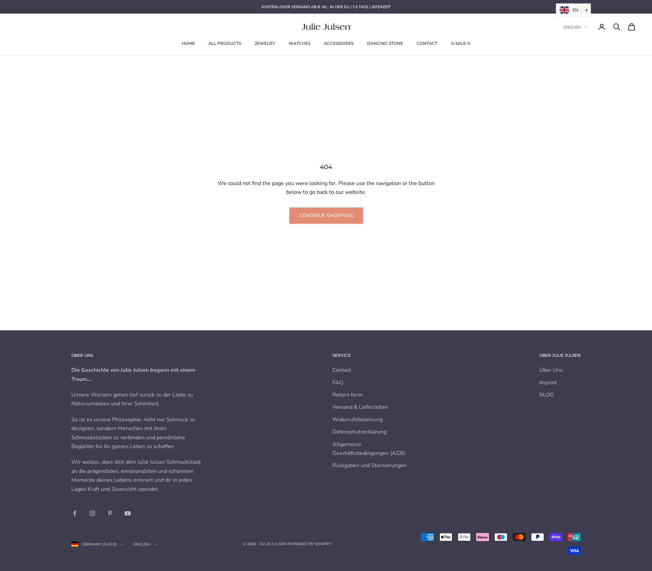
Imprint (548, 382)
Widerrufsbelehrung (357, 419)
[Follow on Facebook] (74, 513)
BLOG (546, 395)
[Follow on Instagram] (92, 513)
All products (225, 43)
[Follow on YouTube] (127, 513)
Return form (347, 395)
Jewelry (265, 43)
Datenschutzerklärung (359, 432)
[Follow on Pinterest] (110, 513)
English (572, 27)
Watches (299, 43)
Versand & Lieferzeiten (360, 407)
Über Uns (551, 370)
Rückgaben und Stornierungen (369, 465)
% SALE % (460, 43)
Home (188, 43)
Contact (427, 43)
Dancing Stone (385, 43)
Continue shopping (326, 215)
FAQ (337, 382)
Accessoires (339, 43)
